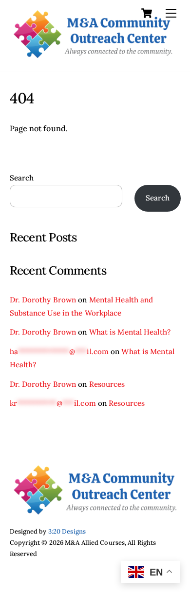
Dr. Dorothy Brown (43, 299)
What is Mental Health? (130, 332)
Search (22, 177)
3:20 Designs (67, 531)
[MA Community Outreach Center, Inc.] (93, 53)
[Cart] (146, 13)
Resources (107, 384)
